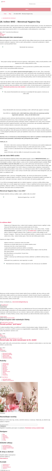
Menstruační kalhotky (7, 354)
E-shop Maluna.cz (7, 445)
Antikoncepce (6, 363)
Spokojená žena (6, 371)
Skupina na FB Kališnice (8, 380)
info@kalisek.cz (6, 464)
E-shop (4, 440)
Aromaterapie (6, 364)
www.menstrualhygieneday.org (20, 301)
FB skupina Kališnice (7, 446)
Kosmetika (5, 367)
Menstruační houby (7, 356)
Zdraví (4, 372)
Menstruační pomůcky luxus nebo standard (14, 87)
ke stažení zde (32, 230)
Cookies (4, 449)
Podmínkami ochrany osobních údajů (34, 428)
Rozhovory (5, 436)
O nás (4, 438)
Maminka (5, 368)
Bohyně (4, 365)
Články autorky (3, 316)
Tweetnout (9, 317)
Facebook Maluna (7, 467)
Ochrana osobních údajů (8, 447)
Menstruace (2, 34)
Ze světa (2, 35)
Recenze (5, 435)
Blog (10, 13)
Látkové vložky (6, 355)
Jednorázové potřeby (7, 358)
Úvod (5, 13)
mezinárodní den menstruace (9, 18)
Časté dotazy (5, 437)
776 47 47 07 (5, 465)
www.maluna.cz (4, 458)
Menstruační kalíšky (7, 353)
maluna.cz (5, 468)
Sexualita (5, 370)
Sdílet (13, 317)
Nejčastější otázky (7, 379)
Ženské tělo (2, 336)
